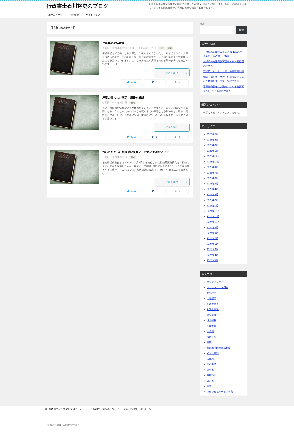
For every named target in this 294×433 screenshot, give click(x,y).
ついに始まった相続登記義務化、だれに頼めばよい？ (135, 152)
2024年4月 (212, 255)
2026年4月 (212, 139)
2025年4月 (212, 189)
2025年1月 (212, 205)
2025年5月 (212, 183)
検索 (202, 23)
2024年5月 (212, 249)
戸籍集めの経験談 (113, 43)
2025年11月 (213, 161)
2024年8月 (212, 233)
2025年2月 (212, 200)
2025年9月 (212, 167)
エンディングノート (217, 282)
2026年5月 (212, 134)
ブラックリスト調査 (217, 287)
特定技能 (211, 336)
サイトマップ (93, 14)
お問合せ (74, 14)
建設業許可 (213, 314)
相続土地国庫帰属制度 (219, 347)
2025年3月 (212, 194)
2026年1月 (212, 150)
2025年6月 (212, 178)
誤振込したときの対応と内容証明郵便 (223, 71)
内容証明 (211, 298)
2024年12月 (213, 211)
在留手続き (213, 304)
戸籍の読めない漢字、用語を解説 (123, 97)
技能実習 (211, 326)
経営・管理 (213, 353)
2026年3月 (212, 145)
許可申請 (211, 364)
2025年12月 (213, 156)
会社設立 (211, 293)
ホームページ (55, 14)
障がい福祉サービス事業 (220, 391)
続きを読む (172, 72)
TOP (66, 408)
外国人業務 (213, 309)
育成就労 (211, 358)
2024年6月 (212, 243)
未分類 (210, 331)
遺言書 (210, 380)
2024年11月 (213, 216)
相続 (162, 48)
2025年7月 (212, 172)
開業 (170, 48)
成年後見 (211, 320)
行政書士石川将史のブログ (78, 6)
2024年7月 (212, 238)
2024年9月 (212, 227)
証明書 (210, 369)
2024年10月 (213, 222)
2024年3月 (212, 260)
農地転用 (211, 375)
